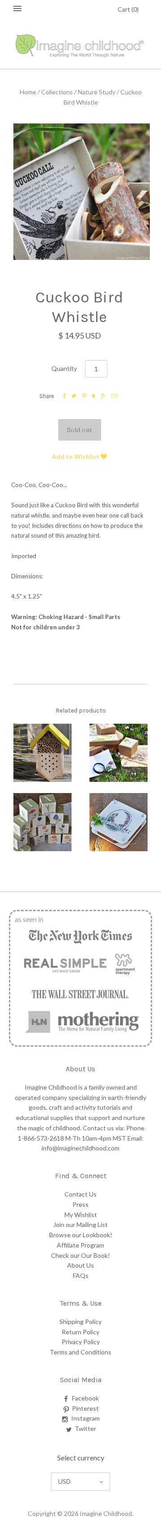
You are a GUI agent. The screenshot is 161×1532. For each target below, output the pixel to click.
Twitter (85, 1428)
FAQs (81, 1275)
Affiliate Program (80, 1245)
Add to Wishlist (76, 456)
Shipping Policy (80, 1321)
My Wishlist (80, 1214)
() (128, 9)
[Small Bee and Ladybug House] (42, 753)
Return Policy (80, 1332)
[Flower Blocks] (42, 822)
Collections (57, 92)
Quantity (64, 368)
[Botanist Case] (118, 753)
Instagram (85, 1418)
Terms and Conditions (80, 1352)
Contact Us (80, 1194)
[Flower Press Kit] (118, 822)
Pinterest (85, 1408)
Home (28, 92)
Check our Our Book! (80, 1255)
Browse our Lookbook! (80, 1235)
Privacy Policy (81, 1341)
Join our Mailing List (80, 1224)
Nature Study (96, 92)
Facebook (85, 1398)
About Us (80, 1265)
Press (80, 1204)
